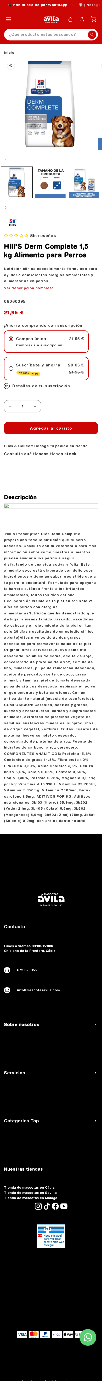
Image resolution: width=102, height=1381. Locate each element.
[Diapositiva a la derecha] (6, 207)
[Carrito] (93, 19)
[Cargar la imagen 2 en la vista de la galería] (50, 182)
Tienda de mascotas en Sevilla (30, 1193)
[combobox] (51, 34)
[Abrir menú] (8, 19)
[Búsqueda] (92, 35)
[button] (16, 235)
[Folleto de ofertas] (70, 19)
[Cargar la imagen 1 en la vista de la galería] (16, 182)
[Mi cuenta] (81, 19)
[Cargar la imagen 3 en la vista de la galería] (84, 182)
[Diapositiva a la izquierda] (6, 159)
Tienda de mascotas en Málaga (30, 1198)
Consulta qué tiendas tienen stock (40, 454)
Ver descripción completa (29, 288)
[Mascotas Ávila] (51, 19)
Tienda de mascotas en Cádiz (29, 1187)
